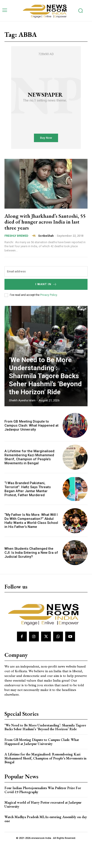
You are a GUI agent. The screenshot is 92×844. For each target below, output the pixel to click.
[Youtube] (70, 636)
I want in (43, 284)
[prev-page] (72, 313)
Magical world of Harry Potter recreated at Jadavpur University (43, 804)
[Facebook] (22, 636)
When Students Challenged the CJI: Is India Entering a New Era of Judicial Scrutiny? (31, 553)
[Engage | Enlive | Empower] (46, 10)
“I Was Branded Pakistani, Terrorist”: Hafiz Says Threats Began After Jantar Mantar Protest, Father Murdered (27, 489)
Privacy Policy (48, 295)
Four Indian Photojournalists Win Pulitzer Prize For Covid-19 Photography (42, 790)
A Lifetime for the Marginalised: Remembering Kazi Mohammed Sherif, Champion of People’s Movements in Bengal (29, 457)
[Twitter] (46, 636)
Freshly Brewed (16, 235)
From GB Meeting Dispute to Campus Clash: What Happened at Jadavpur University (31, 425)
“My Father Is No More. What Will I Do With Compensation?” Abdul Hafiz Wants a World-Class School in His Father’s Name (31, 521)
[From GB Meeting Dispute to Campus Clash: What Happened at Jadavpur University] (75, 425)
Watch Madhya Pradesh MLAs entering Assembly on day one (45, 819)
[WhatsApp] (58, 636)
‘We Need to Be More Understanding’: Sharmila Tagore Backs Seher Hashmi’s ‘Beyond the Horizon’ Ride (45, 376)
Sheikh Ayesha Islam (22, 400)
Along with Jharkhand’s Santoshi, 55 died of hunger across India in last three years (45, 221)
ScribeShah (46, 235)
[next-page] (80, 313)
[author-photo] (35, 235)
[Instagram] (34, 636)
